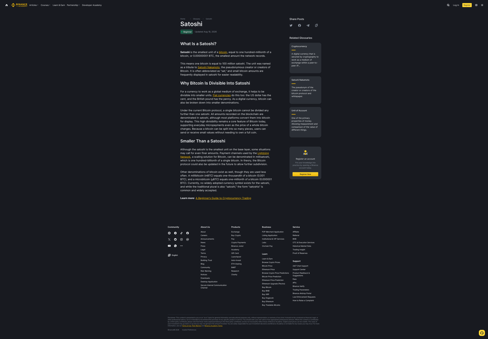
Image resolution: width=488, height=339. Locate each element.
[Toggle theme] (482, 5)
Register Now (305, 174)
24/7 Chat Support (300, 266)
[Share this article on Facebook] (299, 25)
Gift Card (235, 253)
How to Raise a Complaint (303, 300)
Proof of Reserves (300, 253)
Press (203, 246)
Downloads (205, 278)
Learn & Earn (267, 259)
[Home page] (19, 5)
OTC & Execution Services (303, 242)
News (203, 242)
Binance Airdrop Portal (302, 293)
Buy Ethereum (268, 301)
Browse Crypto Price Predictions (275, 273)
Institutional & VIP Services (273, 239)
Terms (203, 253)
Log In (456, 5)
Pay (232, 239)
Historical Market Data (302, 246)
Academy (235, 249)
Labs (264, 242)
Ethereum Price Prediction (273, 280)
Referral (296, 235)
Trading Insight (299, 249)
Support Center (299, 269)
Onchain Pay (267, 246)
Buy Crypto (236, 235)
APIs (294, 283)
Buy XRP (265, 294)
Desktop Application (209, 282)
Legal (203, 249)
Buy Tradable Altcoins (271, 305)
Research (235, 271)
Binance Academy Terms (213, 326)
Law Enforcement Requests (304, 297)
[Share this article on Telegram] (307, 25)
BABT (233, 267)
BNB (294, 239)
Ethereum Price (268, 269)
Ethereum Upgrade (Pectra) (273, 284)
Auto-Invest (236, 260)
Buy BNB (265, 291)
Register (467, 5)
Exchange (235, 232)
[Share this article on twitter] (291, 25)
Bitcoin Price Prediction (271, 276)
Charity (234, 274)
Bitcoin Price (267, 266)
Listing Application (269, 235)
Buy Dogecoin (268, 298)
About (203, 232)
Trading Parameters (301, 290)
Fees (294, 279)
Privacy (204, 257)
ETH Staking (236, 264)
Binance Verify (298, 286)
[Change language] (476, 5)
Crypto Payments (238, 242)
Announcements (207, 239)
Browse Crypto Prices (271, 262)
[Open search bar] (447, 5)
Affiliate (296, 232)
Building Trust (206, 260)
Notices (204, 274)
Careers (204, 235)
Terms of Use (186, 326)
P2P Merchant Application (273, 232)
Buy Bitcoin (266, 287)
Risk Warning (206, 271)
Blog (202, 264)
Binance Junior (237, 246)
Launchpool (236, 257)
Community (205, 267)
